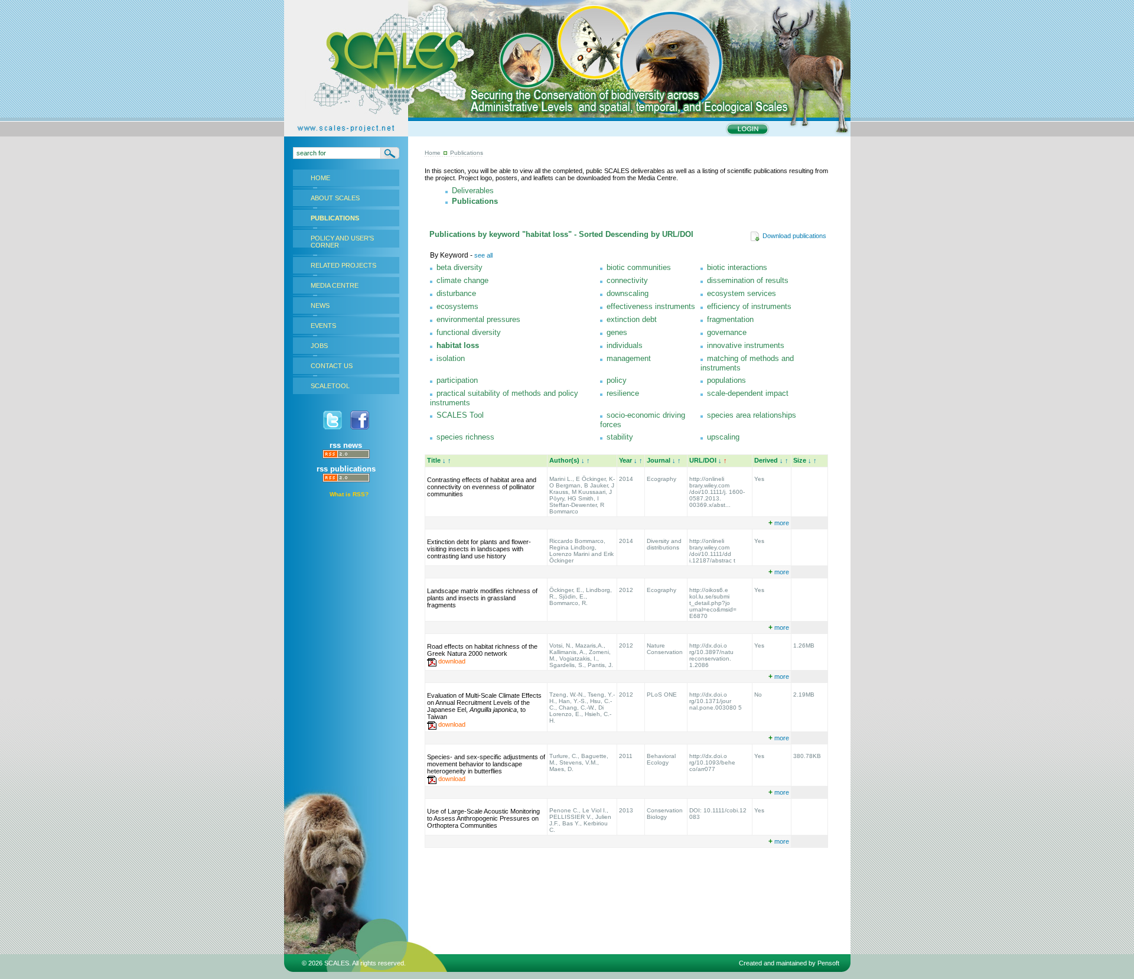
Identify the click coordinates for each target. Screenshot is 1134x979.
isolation (450, 358)
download (451, 661)
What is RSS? (349, 494)
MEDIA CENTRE (335, 285)
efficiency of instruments (749, 306)
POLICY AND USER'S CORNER (342, 242)
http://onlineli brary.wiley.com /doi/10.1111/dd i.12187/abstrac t (712, 551)
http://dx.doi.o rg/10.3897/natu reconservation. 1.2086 (711, 655)
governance (727, 332)
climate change (462, 280)
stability (620, 436)
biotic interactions (737, 267)
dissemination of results (747, 280)
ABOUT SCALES (335, 197)
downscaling (628, 293)
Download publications (794, 235)
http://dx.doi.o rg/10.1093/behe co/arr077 (712, 762)
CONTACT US (332, 365)
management (629, 358)
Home (433, 152)
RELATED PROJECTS (343, 265)
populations (726, 380)
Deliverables (473, 190)
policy (617, 380)
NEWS (320, 305)
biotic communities (639, 267)
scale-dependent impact (747, 393)
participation (457, 380)
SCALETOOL (330, 385)
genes (617, 332)
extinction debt (632, 319)
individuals (625, 345)
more (778, 522)
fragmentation (730, 319)
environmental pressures (478, 319)
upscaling (723, 436)
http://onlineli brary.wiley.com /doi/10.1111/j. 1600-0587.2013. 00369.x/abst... (717, 492)
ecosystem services (741, 293)
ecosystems (457, 306)
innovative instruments (745, 345)
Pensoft (828, 963)
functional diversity (468, 332)
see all (483, 255)
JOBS (319, 345)
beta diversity (459, 267)
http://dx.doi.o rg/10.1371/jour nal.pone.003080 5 (715, 701)
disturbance (456, 293)
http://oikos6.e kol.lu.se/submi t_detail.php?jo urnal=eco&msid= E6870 (713, 603)
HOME (320, 177)
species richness (465, 436)
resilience (623, 393)
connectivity (627, 280)
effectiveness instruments (651, 306)
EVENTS (323, 325)
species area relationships (751, 415)
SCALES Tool (460, 415)
